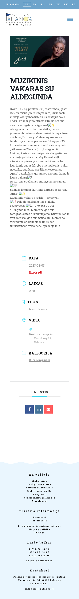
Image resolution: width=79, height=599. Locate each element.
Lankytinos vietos (39, 484)
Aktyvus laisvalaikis (39, 488)
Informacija (39, 521)
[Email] (48, 409)
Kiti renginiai (39, 360)
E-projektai (39, 501)
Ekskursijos (39, 481)
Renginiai (39, 494)
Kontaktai (39, 517)
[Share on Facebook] (29, 409)
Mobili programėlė (39, 491)
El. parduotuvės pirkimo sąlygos (39, 526)
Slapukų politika (39, 529)
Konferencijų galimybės (39, 498)
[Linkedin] (39, 409)
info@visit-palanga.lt (39, 589)
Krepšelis (13, 4)
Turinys (39, 533)
